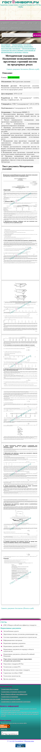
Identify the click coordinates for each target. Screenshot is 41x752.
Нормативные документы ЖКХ (13, 646)
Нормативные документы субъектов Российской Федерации (18, 655)
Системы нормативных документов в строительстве (20, 637)
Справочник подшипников (9, 697)
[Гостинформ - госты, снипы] (20, 3)
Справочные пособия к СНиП (12, 673)
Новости (5, 28)
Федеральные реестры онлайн (10, 699)
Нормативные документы (21, 45)
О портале (5, 23)
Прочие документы (9, 679)
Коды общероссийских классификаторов (14, 694)
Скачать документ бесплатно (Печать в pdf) (23, 69)
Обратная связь (17, 28)
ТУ (36, 23)
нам (9, 712)
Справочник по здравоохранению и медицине (16, 701)
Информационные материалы (12, 640)
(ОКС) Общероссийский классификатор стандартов (19, 625)
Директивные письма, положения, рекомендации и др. (20, 634)
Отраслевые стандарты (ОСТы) (13, 664)
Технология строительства (11, 676)
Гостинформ (5, 45)
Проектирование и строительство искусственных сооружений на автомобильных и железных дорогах (18, 50)
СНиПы (22, 23)
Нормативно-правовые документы (14, 643)
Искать (37, 35)
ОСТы (30, 23)
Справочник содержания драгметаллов (13, 692)
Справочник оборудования (9, 689)
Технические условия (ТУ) (11, 667)
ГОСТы (14, 23)
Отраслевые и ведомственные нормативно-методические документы (17, 47)
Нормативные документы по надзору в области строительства (18, 650)
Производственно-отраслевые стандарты (16, 670)
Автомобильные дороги (11, 631)
